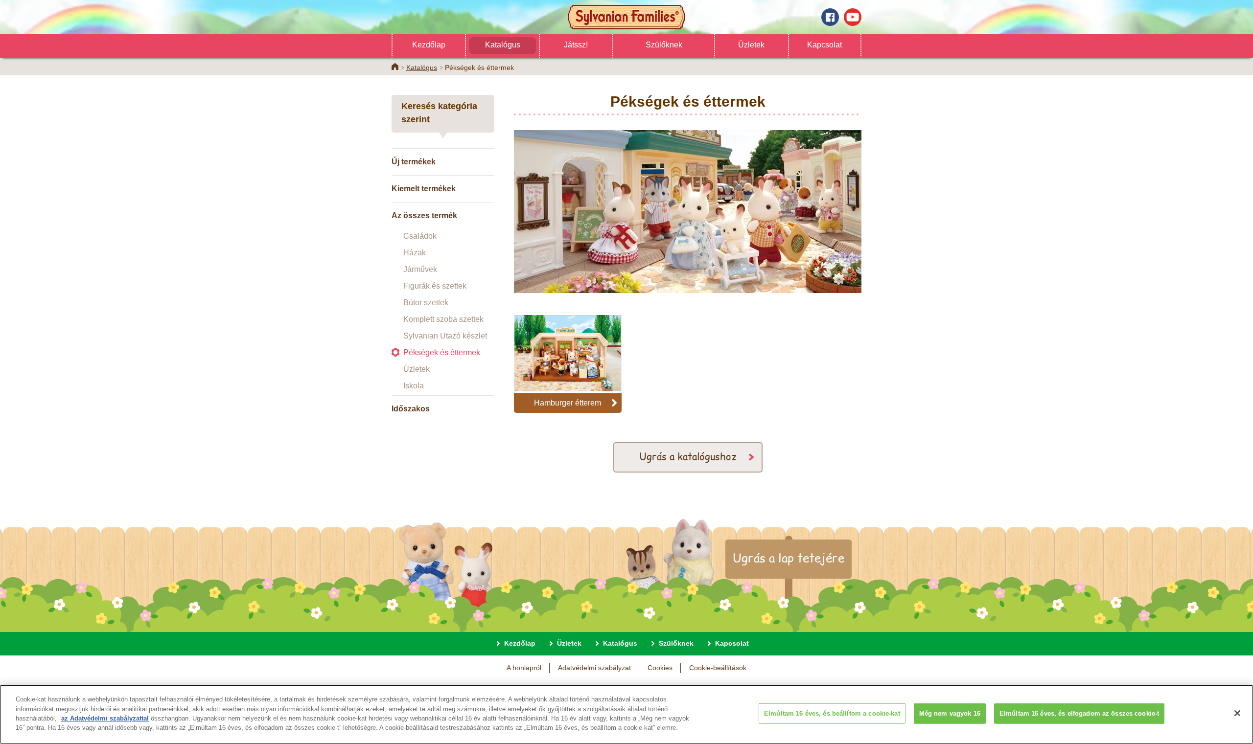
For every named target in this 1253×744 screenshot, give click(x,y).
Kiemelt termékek (424, 188)
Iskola (413, 386)
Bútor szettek (425, 302)
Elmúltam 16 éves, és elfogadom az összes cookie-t (1079, 713)
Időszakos (411, 409)
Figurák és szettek (434, 286)
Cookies (660, 668)
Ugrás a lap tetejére (788, 557)
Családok (420, 236)
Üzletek (751, 45)
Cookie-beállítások (717, 668)
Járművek (420, 269)
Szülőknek (664, 45)
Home (395, 66)
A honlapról (524, 668)
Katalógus (502, 45)
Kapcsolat (824, 45)
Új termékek (414, 162)
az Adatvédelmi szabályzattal (105, 718)
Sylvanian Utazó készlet (445, 336)
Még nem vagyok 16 (949, 713)
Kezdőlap (428, 45)
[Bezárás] (1237, 713)
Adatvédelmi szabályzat (594, 668)
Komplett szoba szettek (443, 319)
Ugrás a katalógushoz (688, 456)
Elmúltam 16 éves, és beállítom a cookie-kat (832, 713)
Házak (414, 252)
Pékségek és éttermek (441, 352)
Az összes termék (424, 215)
